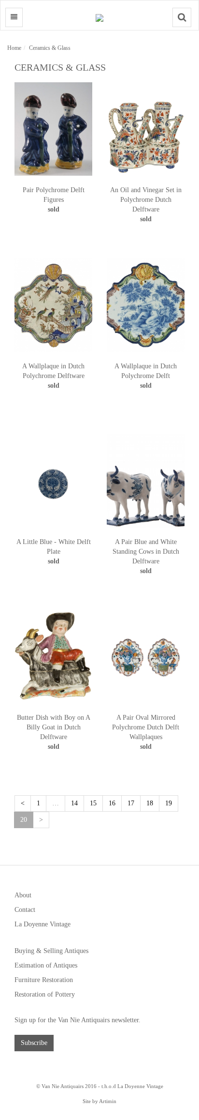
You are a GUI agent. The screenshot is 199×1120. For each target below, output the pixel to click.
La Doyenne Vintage (42, 924)
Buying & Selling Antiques (51, 950)
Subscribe (34, 1042)
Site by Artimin (99, 1101)
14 (74, 803)
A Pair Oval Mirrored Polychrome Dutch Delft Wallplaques (145, 727)
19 (168, 803)
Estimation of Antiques (45, 965)
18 (149, 803)
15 (93, 803)
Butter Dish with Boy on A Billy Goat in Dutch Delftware (53, 727)
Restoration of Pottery (44, 994)
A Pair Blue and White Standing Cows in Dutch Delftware (146, 551)
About (22, 895)
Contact (24, 909)
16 (112, 803)
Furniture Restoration (43, 980)
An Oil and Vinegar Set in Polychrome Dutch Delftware (146, 199)
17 (131, 803)
